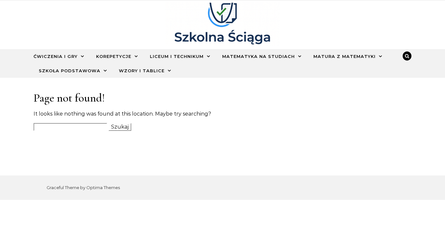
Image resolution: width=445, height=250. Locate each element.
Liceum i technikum (177, 56)
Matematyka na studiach (258, 56)
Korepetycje (113, 56)
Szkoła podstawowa (69, 70)
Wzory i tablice (142, 70)
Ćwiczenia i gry (56, 56)
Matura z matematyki (344, 56)
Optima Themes (103, 187)
